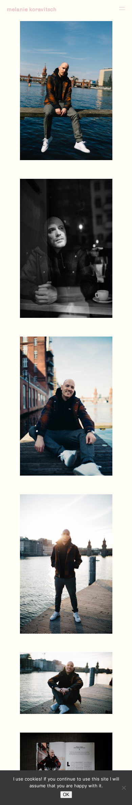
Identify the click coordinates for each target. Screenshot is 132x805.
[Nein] (123, 787)
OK (66, 794)
